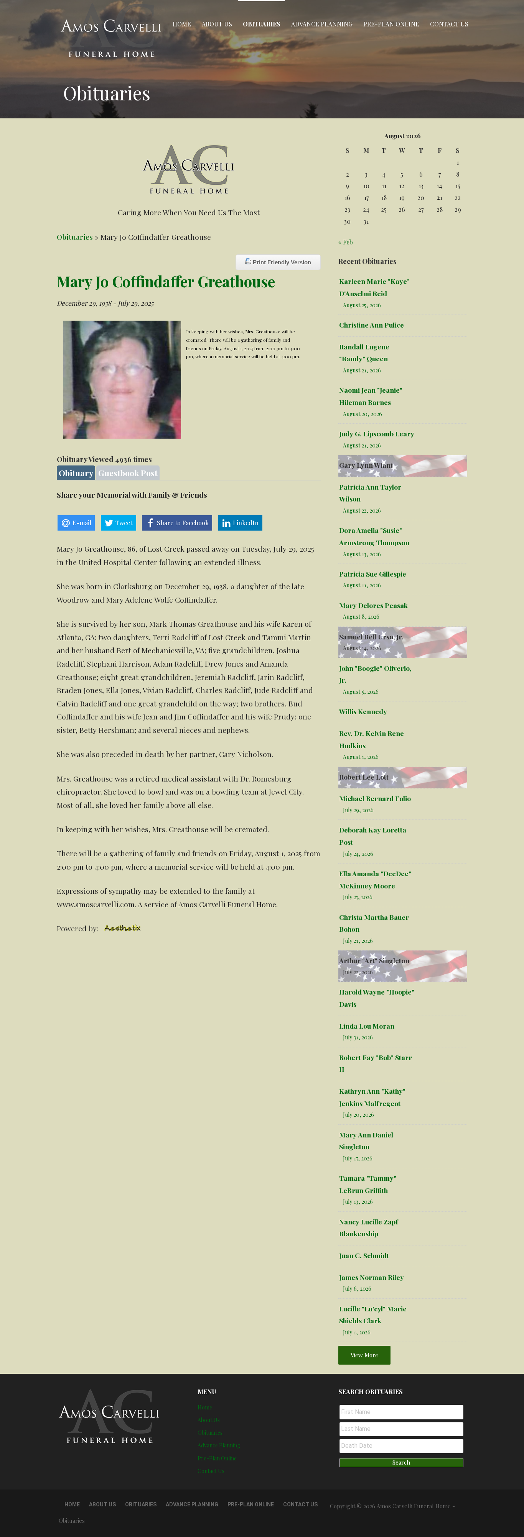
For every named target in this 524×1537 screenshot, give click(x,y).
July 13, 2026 (358, 1201)
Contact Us (449, 24)
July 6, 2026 (357, 1288)
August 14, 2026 (362, 648)
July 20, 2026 (358, 1114)
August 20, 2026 (362, 414)
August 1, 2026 (361, 756)
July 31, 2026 (358, 1037)
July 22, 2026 (358, 972)
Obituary (76, 472)
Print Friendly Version (281, 262)
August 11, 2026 (362, 585)
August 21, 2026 (362, 370)
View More (364, 1355)
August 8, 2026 (361, 616)
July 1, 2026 (357, 1332)
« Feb (345, 242)
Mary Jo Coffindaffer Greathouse (166, 281)
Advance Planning (322, 24)
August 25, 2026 (362, 305)
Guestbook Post (128, 472)
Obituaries (261, 24)
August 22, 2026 (362, 510)
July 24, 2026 (358, 853)
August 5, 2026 (361, 691)
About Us (217, 24)
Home (182, 24)
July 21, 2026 (358, 940)
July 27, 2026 (357, 897)
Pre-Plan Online (391, 24)
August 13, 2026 (362, 554)
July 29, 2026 (358, 810)
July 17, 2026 (357, 1158)
